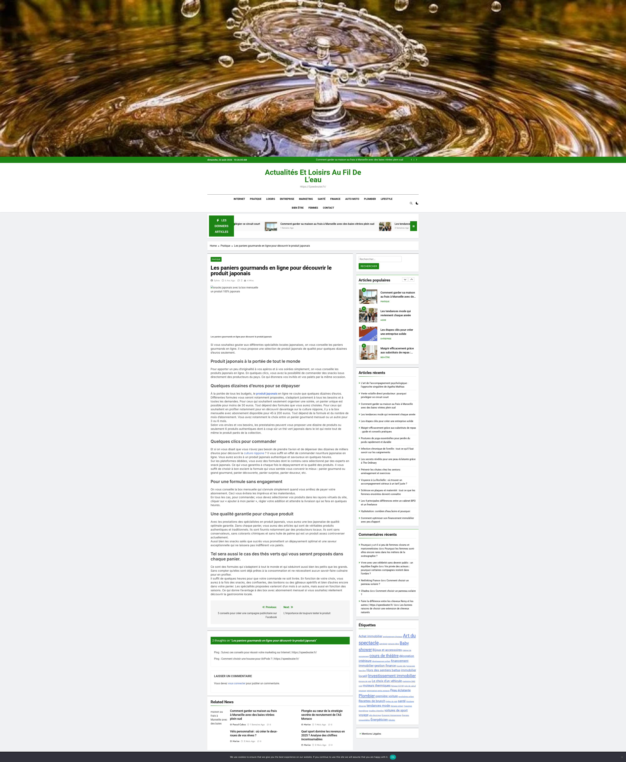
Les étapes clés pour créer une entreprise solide (375, 223)
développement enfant (381, 661)
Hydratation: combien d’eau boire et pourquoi (385, 511)
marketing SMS (408, 681)
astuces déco (393, 644)
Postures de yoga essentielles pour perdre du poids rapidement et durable (397, 334)
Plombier (370, 199)
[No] (622, 757)
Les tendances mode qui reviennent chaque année (297, 223)
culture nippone (254, 453)
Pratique (255, 199)
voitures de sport (396, 710)
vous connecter (236, 683)
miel (360, 686)
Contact (328, 207)
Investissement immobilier (392, 675)
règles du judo (391, 701)
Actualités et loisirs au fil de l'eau (313, 176)
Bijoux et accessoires (387, 650)
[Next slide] (416, 159)
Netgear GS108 (397, 686)
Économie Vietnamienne (391, 715)
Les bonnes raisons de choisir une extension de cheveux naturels (386, 608)
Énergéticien (379, 720)
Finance (335, 199)
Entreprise (287, 199)
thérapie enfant (397, 706)
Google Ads (401, 666)
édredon (391, 720)
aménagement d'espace (392, 637)
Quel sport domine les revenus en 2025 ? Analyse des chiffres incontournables (323, 735)
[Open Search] (411, 203)
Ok (392, 757)
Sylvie (217, 280)
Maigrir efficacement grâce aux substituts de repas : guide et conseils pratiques (397, 315)
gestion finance (385, 665)
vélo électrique (375, 715)
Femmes (313, 207)
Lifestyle (386, 199)
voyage (363, 715)
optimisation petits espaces (378, 691)
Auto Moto (352, 199)
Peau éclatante (400, 690)
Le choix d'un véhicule (387, 681)
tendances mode (378, 705)
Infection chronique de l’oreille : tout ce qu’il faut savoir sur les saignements (396, 352)
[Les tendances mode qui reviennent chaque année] (258, 228)
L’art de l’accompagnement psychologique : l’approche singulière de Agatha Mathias (362, 160)
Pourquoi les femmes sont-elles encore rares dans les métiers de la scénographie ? (387, 552)
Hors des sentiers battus (383, 670)
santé (402, 701)
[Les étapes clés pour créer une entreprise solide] (338, 228)
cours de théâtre (384, 655)
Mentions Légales (371, 733)
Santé (321, 199)
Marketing (306, 199)
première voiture (386, 696)
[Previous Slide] (411, 159)
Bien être (298, 207)
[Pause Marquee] (413, 226)
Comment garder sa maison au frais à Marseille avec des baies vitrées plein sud (253, 714)
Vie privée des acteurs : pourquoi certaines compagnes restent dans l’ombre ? (385, 570)
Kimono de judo (365, 681)
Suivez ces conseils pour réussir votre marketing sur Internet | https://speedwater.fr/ (269, 652)
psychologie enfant (406, 697)
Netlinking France (370, 580)
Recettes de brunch (372, 701)
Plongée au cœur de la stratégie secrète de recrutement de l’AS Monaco (322, 714)
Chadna (365, 590)
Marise (307, 724)
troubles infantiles (376, 711)
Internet (239, 199)
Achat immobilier (370, 636)
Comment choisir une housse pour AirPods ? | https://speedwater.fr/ (260, 658)
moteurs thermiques (377, 685)
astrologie (383, 644)
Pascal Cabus (239, 724)
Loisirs (270, 199)
